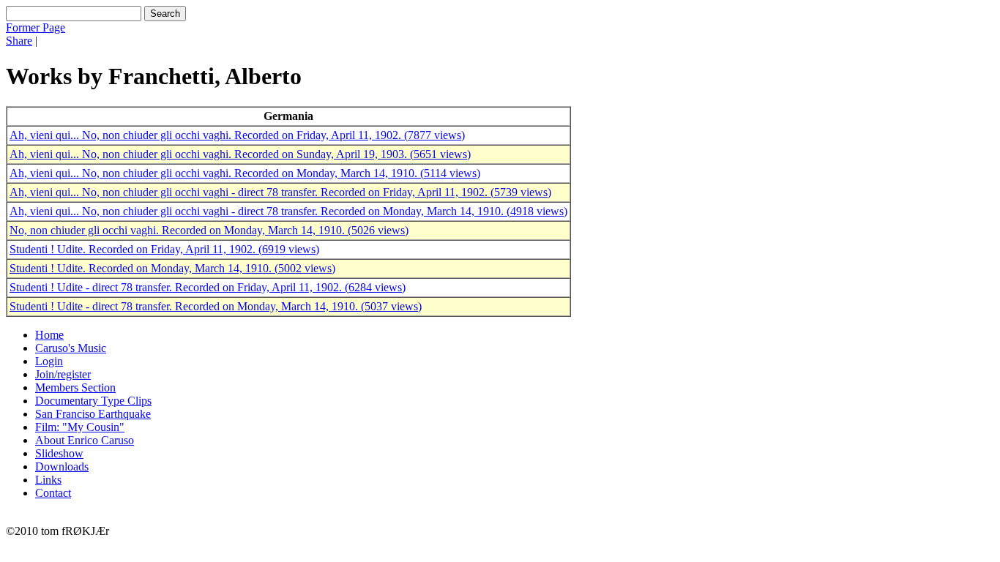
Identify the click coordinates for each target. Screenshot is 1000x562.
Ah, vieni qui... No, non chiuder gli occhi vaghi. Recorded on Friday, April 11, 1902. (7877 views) (237, 135)
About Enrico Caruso (84, 440)
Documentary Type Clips (93, 400)
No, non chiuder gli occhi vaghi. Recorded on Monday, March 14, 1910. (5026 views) (209, 230)
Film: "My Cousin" (79, 427)
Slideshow (59, 453)
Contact (53, 493)
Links (48, 479)
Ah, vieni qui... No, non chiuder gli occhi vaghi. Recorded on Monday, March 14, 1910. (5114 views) (245, 173)
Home (49, 335)
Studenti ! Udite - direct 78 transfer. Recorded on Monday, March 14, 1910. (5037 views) (216, 306)
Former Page (35, 27)
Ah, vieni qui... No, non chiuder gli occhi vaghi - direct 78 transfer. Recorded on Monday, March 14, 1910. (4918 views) (288, 211)
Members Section (75, 387)
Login (49, 361)
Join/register (63, 374)
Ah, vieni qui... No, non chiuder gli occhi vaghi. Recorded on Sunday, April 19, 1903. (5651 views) (240, 154)
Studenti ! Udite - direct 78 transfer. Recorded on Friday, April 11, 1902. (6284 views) (208, 287)
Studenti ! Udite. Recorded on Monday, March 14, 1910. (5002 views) (172, 268)
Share (19, 40)
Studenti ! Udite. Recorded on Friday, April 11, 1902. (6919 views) (164, 249)
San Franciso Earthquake (93, 414)
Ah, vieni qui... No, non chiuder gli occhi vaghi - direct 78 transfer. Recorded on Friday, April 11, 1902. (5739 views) (280, 192)
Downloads (62, 466)
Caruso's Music (70, 348)
